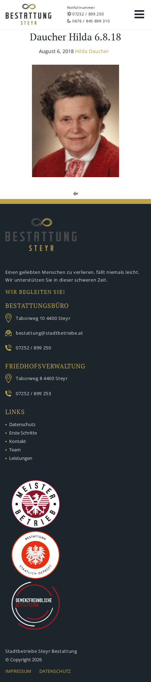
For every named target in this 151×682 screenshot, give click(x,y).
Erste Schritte (23, 433)
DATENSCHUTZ (55, 671)
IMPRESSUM (18, 671)
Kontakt (17, 441)
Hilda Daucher (92, 51)
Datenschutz (22, 424)
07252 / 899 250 (88, 14)
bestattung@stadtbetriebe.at (49, 333)
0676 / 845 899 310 (91, 21)
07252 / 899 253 (33, 393)
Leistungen (20, 458)
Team (15, 449)
